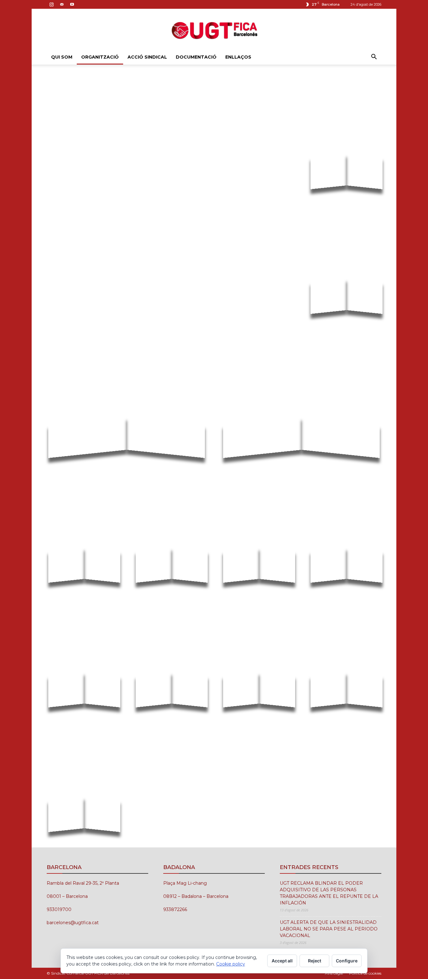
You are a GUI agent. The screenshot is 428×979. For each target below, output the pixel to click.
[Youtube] (72, 4)
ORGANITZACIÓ (100, 57)
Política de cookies (365, 973)
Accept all (282, 960)
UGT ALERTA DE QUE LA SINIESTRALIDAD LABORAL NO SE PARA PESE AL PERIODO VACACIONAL (329, 928)
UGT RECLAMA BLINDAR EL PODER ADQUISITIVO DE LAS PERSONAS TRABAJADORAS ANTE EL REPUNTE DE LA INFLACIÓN (329, 893)
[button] (373, 57)
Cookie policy (230, 964)
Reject (314, 960)
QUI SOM (61, 57)
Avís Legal (334, 973)
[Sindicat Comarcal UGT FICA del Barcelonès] (214, 29)
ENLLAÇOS (238, 57)
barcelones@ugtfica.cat (73, 922)
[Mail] (61, 4)
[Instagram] (51, 4)
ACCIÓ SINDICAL (147, 57)
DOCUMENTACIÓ (196, 57)
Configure (347, 960)
